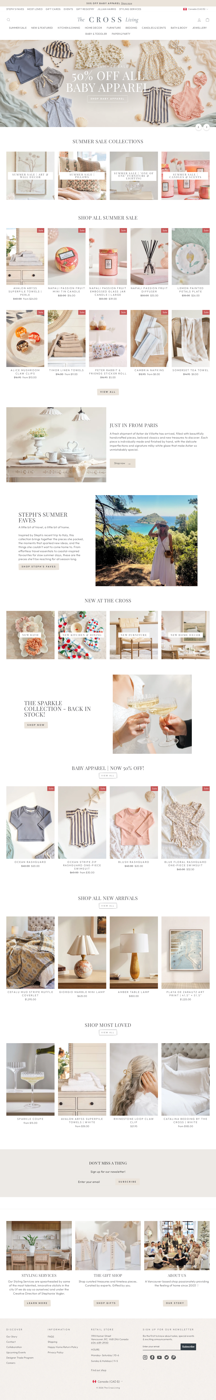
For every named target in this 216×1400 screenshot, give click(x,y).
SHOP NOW (36, 725)
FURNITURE (114, 27)
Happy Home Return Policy (63, 1347)
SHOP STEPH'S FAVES (39, 566)
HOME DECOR (93, 27)
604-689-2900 (99, 1342)
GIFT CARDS (53, 9)
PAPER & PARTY (121, 33)
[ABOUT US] (177, 1245)
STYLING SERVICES (130, 9)
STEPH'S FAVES (15, 9)
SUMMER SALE (18, 27)
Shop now (122, 463)
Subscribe (188, 1346)
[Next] (206, 127)
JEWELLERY (199, 27)
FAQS (51, 1336)
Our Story (11, 1336)
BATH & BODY (179, 27)
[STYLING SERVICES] (39, 1245)
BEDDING (131, 27)
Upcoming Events (16, 1352)
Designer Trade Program (20, 1357)
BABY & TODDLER (96, 33)
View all (108, 391)
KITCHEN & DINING (69, 27)
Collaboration (14, 1347)
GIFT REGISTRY (85, 9)
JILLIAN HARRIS (106, 9)
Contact (10, 1341)
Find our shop (98, 1370)
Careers (10, 1362)
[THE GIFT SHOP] (108, 1245)
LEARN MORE (37, 1303)
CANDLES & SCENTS (154, 27)
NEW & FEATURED (42, 27)
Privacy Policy (56, 1352)
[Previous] (198, 127)
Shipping (52, 1341)
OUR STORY (175, 1303)
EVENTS (68, 9)
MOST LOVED (35, 9)
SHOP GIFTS (106, 1303)
